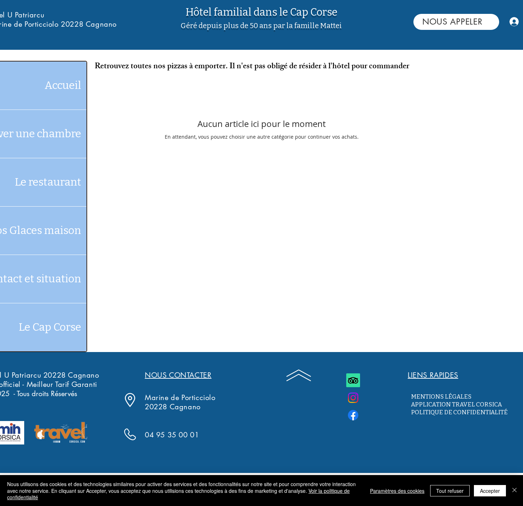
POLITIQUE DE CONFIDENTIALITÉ (459, 412)
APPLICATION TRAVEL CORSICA (457, 404)
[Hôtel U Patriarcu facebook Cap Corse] (353, 415)
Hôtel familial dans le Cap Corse (261, 12)
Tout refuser (450, 490)
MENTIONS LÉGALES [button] (441, 396)
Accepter (490, 490)
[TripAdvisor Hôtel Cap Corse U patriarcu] (353, 380)
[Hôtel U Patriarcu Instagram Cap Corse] (353, 398)
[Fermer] (514, 490)
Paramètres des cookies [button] (397, 490)
